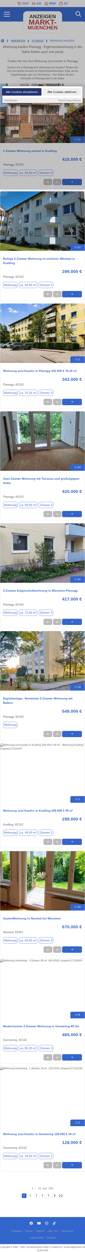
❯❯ (61, 1195)
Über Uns (52, 1231)
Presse (29, 1231)
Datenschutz (37, 1237)
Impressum (67, 1231)
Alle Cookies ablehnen (62, 92)
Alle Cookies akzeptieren (22, 92)
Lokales (40, 1231)
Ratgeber (17, 1231)
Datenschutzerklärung (69, 100)
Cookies (51, 1237)
